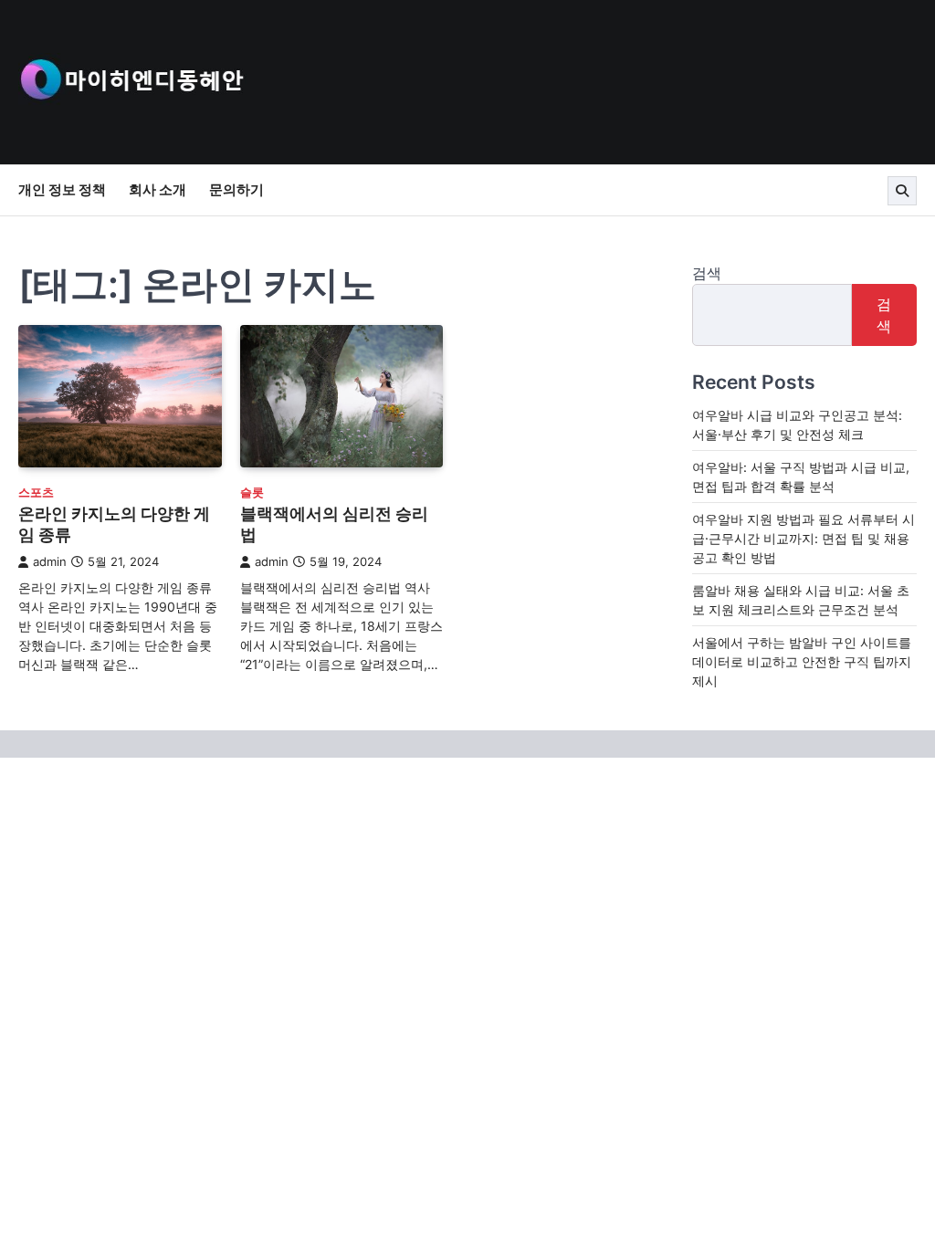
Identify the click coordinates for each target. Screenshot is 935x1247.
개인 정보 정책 (62, 189)
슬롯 (252, 492)
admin (50, 562)
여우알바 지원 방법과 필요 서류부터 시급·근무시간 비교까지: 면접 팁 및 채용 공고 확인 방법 (803, 538)
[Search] (902, 190)
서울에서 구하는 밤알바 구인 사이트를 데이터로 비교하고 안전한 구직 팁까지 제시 (801, 661)
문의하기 (236, 189)
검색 (706, 273)
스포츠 (36, 492)
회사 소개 (157, 189)
